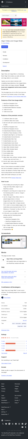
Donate (17, 400)
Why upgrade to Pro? (6, 282)
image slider (20, 326)
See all (25, 353)
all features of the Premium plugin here (16, 96)
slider (25, 326)
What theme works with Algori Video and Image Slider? (8, 277)
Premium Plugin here (16, 177)
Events (16, 398)
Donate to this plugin (6, 375)
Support (5, 66)
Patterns (17, 391)
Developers (4, 400)
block (13, 323)
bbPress (4, 412)
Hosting (3, 388)
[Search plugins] (15, 15)
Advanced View (5, 330)
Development (6, 62)
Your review (4, 353)
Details (4, 52)
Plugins (16, 388)
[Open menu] (26, 2)
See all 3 (25, 320)
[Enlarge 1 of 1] (24, 237)
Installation (5, 59)
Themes (17, 386)
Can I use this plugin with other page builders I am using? (9, 272)
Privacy (3, 391)
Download (4, 46)
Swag (17, 402)
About (2, 384)
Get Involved (18, 395)
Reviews (5, 55)
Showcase (17, 384)
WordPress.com (6, 407)
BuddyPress (5, 414)
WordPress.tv (5, 402)
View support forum (6, 363)
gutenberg (24, 323)
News (2, 386)
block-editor (18, 323)
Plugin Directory (5, 6)
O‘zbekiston (7, 420)
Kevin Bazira (6, 43)
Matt (3, 409)
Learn (2, 395)
